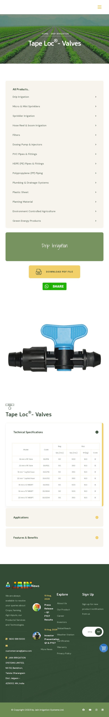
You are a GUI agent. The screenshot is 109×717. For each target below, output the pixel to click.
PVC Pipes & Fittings (25, 154)
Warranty (62, 647)
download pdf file (59, 271)
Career (60, 615)
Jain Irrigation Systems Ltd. (49, 709)
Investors (62, 622)
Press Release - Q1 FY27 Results (48, 612)
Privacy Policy (64, 653)
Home (45, 33)
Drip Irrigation (60, 33)
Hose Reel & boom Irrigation (29, 125)
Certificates (63, 640)
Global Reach (64, 628)
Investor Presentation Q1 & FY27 (51, 639)
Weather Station (65, 634)
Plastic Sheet (21, 192)
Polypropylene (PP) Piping (28, 173)
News (35, 586)
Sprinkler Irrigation (24, 116)
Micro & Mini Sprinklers (26, 106)
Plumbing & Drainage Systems (31, 182)
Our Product (63, 609)
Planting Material (23, 201)
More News (46, 649)
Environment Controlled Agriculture (34, 211)
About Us (62, 603)
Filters (16, 135)
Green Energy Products (27, 221)
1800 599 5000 (17, 639)
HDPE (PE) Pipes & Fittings (28, 163)
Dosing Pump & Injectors (27, 144)
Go (98, 632)
